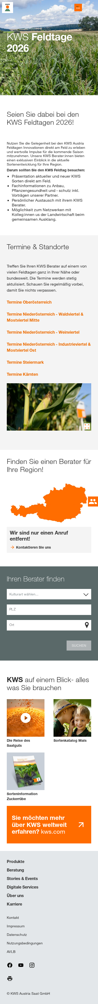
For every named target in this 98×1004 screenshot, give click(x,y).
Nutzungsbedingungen (25, 943)
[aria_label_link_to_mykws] (78, 7)
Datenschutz (17, 934)
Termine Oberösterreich (29, 302)
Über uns (15, 895)
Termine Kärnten (22, 374)
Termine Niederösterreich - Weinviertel (43, 332)
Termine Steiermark (25, 362)
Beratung (15, 869)
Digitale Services (22, 887)
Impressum (16, 926)
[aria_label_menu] (90, 8)
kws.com (39, 824)
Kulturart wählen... (23, 594)
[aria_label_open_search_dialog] (61, 8)
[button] (25, 723)
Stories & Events (22, 878)
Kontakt (13, 917)
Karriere (14, 904)
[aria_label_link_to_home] (7, 7)
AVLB (11, 951)
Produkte (15, 861)
